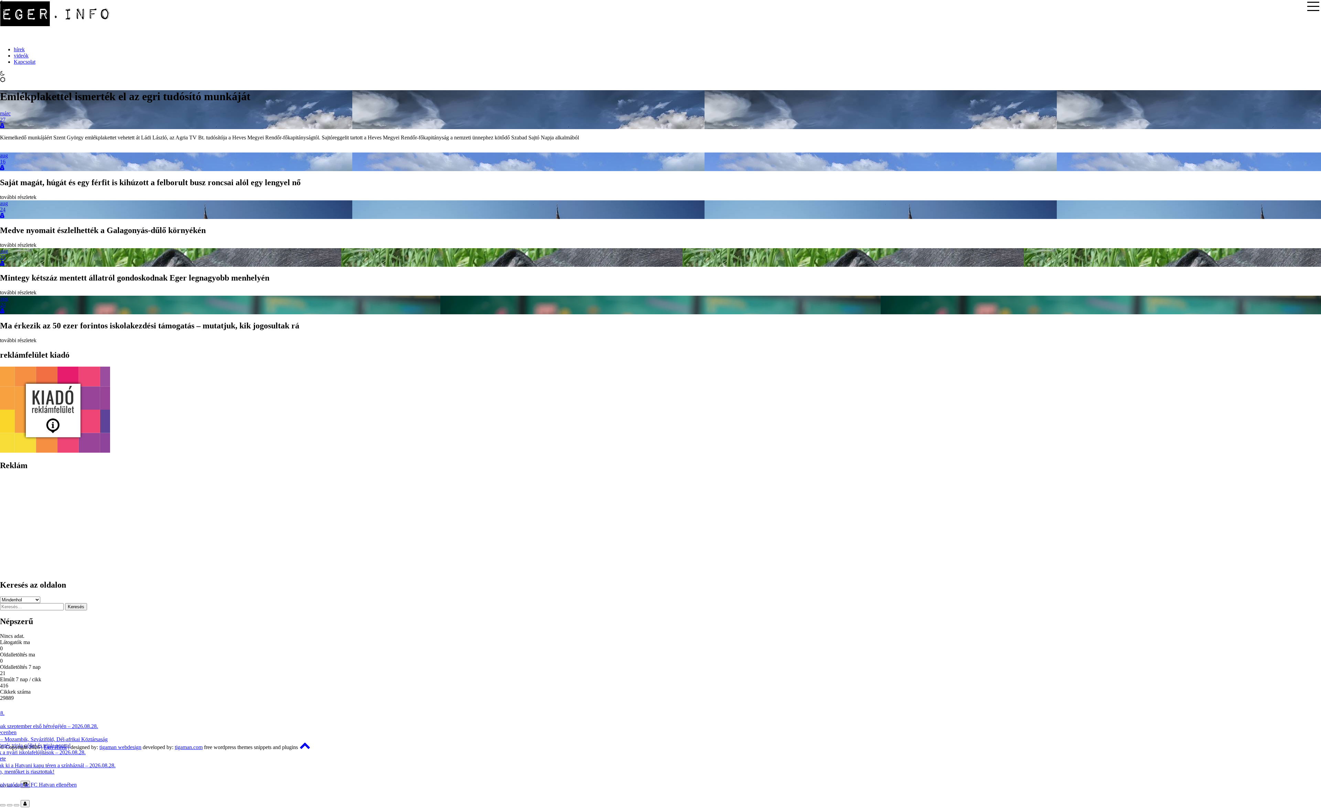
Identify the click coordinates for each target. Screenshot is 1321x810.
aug (4, 155)
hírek (19, 49)
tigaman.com (189, 747)
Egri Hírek (55, 747)
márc (5, 113)
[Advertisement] (206, 525)
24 (3, 209)
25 (3, 257)
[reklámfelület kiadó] (55, 451)
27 (3, 120)
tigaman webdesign (120, 747)
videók (21, 56)
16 (3, 162)
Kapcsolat (24, 62)
